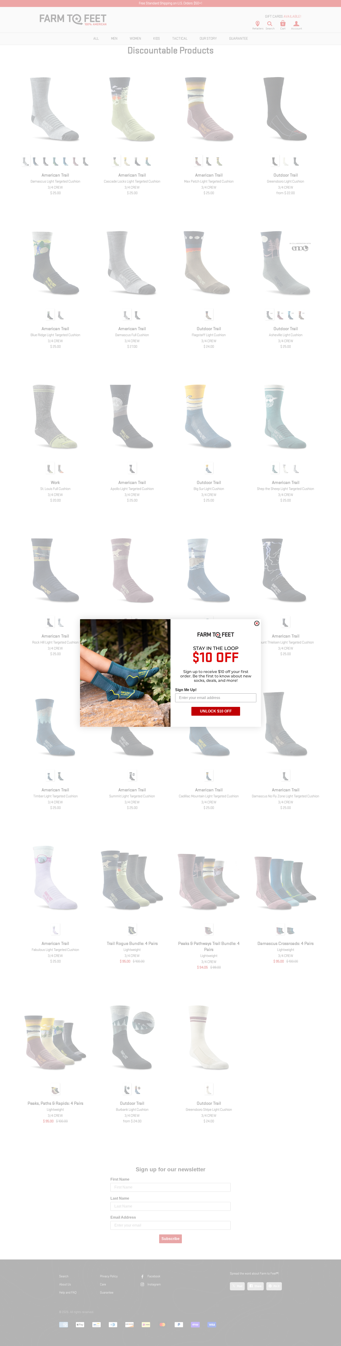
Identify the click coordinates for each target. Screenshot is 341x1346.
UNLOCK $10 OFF (216, 711)
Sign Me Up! (185, 690)
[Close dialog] (256, 623)
